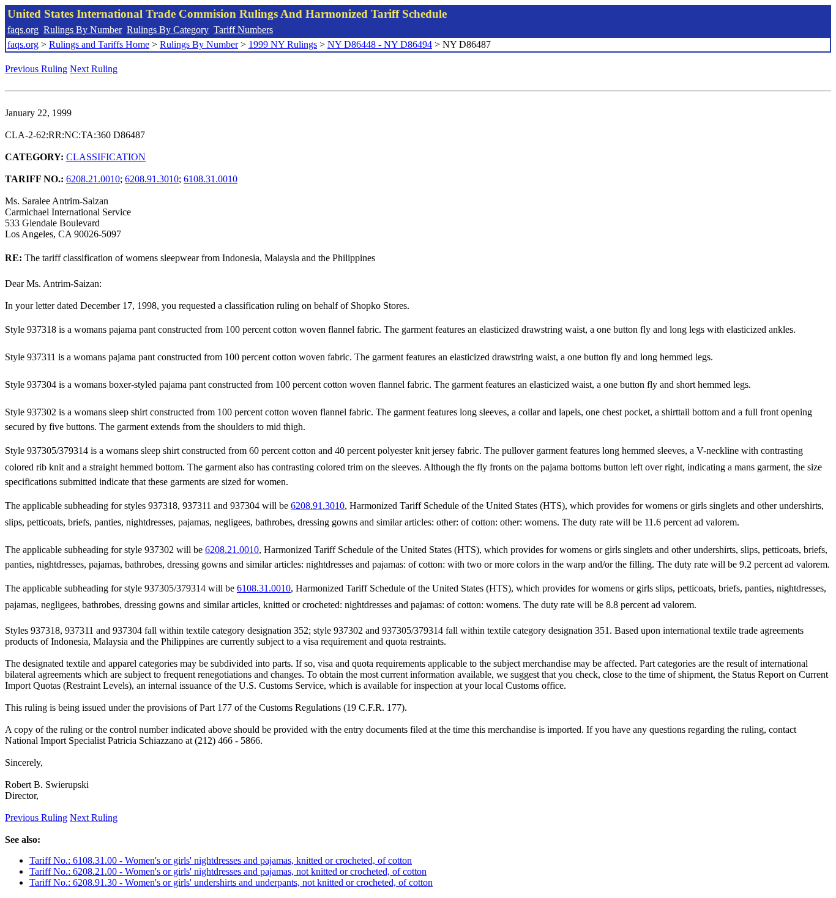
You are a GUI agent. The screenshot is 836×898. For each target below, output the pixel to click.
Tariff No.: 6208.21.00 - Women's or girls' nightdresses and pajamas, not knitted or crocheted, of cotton (228, 871)
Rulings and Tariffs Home (99, 44)
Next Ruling (94, 69)
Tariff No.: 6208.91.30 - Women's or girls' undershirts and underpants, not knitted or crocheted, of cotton (231, 882)
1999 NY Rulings (282, 44)
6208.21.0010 (93, 179)
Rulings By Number (82, 29)
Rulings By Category (168, 29)
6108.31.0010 (210, 179)
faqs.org (23, 29)
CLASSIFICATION (106, 157)
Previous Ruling (36, 69)
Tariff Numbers (243, 29)
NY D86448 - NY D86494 (379, 44)
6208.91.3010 (152, 179)
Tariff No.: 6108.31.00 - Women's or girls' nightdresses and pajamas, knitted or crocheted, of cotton (220, 860)
